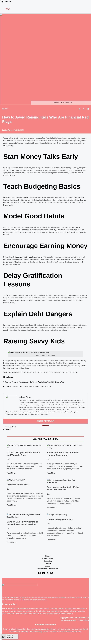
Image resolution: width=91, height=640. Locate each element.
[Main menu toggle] (7, 9)
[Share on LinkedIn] (88, 109)
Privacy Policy (67, 613)
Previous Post (9, 427)
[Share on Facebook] (79, 109)
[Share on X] (84, 109)
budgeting (24, 197)
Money (47, 556)
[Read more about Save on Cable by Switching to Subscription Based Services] (25, 517)
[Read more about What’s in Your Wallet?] (16, 480)
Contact (48, 564)
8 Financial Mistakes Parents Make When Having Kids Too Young (27, 386)
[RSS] (51, 574)
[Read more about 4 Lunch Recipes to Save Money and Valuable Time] (25, 448)
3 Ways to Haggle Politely (60, 519)
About (47, 566)
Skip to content (5, 1)
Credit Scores (47, 559)
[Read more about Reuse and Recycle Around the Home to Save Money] (65, 448)
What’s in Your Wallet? (18, 485)
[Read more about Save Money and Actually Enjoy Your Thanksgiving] (65, 482)
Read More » (11, 473)
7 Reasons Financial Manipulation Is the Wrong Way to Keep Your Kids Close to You (33, 382)
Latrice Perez (7, 130)
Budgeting (48, 561)
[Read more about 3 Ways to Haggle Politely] (57, 515)
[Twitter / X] (47, 574)
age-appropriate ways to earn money (29, 257)
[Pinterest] (43, 574)
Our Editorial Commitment (48, 569)
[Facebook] (39, 574)
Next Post (8, 429)
